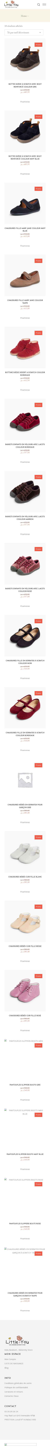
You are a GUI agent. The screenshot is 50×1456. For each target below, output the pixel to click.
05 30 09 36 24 (11, 1411)
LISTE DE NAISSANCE (13, 1363)
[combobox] (23, 32)
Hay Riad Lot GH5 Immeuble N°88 (19, 1415)
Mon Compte (10, 1359)
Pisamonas (25, 101)
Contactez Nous (11, 1396)
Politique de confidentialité (16, 1387)
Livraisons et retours (13, 1391)
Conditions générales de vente (18, 1383)
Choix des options (26, 76)
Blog (6, 1367)
